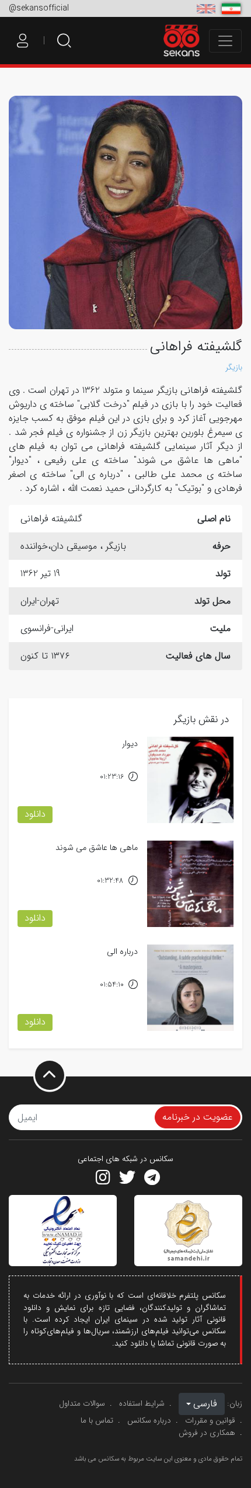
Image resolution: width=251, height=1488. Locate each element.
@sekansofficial (39, 8)
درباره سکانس (149, 1420)
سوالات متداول (82, 1404)
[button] (202, 1404)
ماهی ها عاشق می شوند (96, 848)
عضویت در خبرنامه (197, 1117)
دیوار (130, 744)
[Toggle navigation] (225, 41)
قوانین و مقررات (210, 1420)
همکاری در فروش (207, 1433)
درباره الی (122, 952)
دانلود (35, 814)
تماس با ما (97, 1420)
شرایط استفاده (142, 1404)
